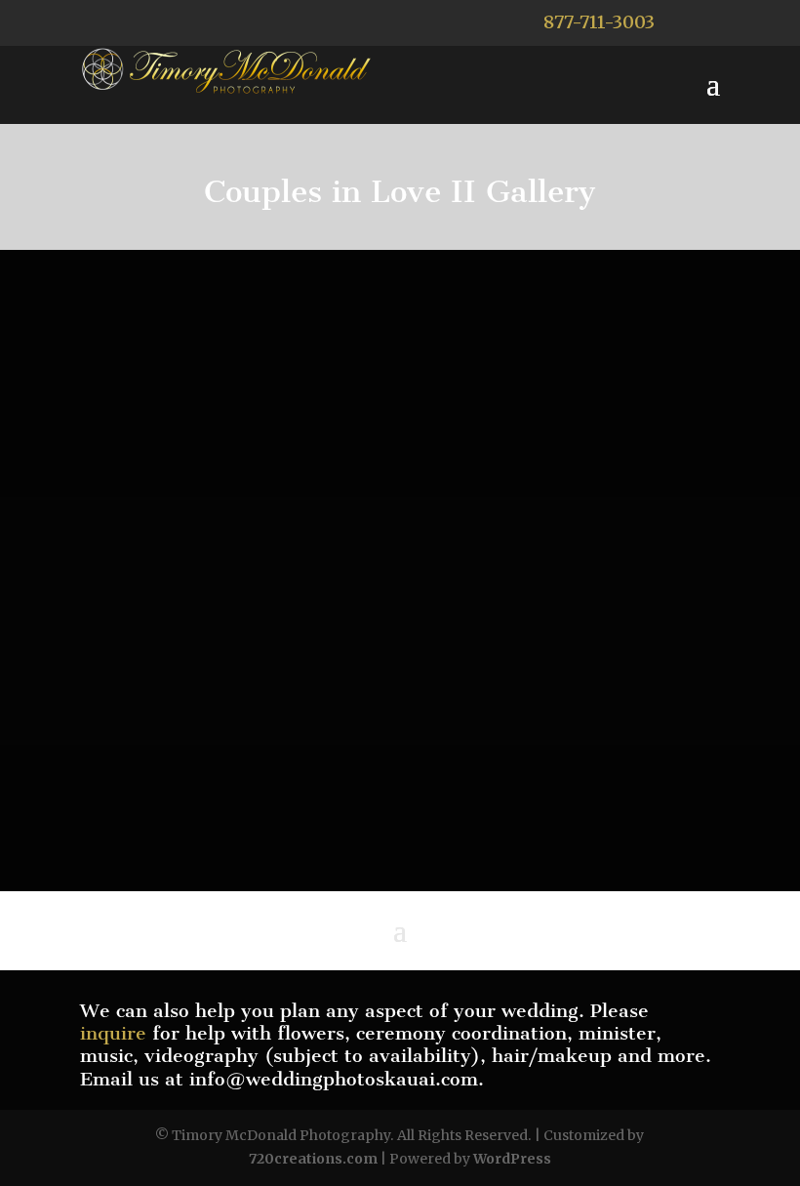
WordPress (512, 1158)
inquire (113, 1033)
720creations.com (313, 1158)
